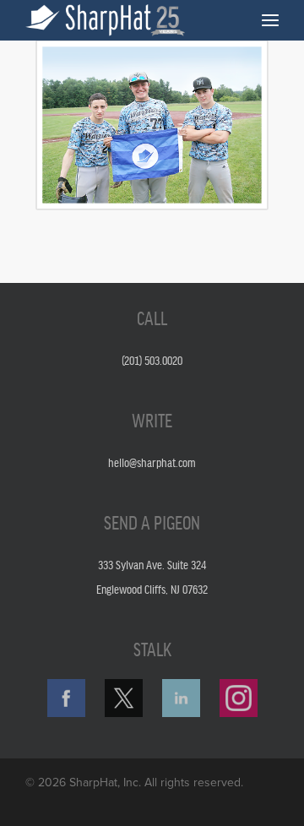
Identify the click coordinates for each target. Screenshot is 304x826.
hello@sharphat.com (152, 462)
